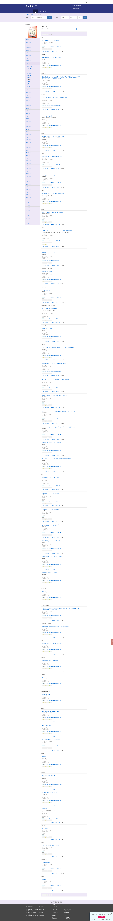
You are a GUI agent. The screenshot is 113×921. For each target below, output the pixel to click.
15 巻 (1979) (28, 186)
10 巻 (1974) (28, 200)
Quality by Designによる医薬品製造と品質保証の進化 (54, 97)
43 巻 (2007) (28, 113)
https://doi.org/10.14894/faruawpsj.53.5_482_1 (53, 700)
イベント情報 (54, 914)
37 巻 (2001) (28, 129)
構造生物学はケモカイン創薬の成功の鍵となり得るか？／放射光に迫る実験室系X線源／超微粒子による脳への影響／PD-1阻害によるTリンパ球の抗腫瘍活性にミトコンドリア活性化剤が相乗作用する (61, 77)
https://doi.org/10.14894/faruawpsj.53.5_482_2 (53, 800)
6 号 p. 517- (29, 77)
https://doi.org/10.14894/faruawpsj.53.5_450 (52, 260)
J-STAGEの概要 (42, 909)
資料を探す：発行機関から (31, 912)
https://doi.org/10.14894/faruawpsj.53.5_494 (52, 632)
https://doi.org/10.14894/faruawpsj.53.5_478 (52, 548)
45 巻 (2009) (28, 108)
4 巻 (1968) (28, 215)
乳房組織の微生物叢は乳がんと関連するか (52, 443)
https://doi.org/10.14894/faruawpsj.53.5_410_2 (53, 745)
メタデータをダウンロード (71, 28)
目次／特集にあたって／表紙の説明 (50, 40)
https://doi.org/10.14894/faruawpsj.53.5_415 (52, 125)
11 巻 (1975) (28, 197)
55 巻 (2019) (28, 58)
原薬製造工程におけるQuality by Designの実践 (53, 136)
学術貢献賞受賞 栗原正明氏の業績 (50, 477)
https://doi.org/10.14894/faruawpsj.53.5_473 (52, 466)
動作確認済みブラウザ (68, 914)
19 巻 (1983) (28, 176)
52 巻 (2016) (28, 89)
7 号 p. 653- (29, 75)
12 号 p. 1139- (29, 66)
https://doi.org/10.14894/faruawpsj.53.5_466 (52, 355)
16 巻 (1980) (28, 184)
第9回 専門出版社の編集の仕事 (49, 308)
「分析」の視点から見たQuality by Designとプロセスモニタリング (57, 230)
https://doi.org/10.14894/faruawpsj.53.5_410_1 (53, 731)
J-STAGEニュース (55, 915)
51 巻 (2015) (28, 92)
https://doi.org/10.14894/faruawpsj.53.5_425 (52, 164)
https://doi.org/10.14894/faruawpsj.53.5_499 (52, 649)
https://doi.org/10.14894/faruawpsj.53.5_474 (52, 485)
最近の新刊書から (46, 829)
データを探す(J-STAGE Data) (31, 915)
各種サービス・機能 (42, 910)
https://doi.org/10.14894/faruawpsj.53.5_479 (52, 564)
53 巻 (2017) (28, 63)
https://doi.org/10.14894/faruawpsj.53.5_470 (52, 418)
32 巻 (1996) (28, 142)
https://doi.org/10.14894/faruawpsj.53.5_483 (52, 615)
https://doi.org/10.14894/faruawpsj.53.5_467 (52, 371)
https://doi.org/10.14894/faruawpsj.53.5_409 (52, 86)
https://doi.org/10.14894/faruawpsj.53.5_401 (52, 65)
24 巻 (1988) (28, 163)
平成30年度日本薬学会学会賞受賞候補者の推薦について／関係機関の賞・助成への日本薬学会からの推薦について (61, 608)
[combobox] (65, 17)
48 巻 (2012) (28, 100)
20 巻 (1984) (28, 173)
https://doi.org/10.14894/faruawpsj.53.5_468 (52, 387)
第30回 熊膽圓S (46, 290)
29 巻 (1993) (28, 150)
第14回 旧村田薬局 (47, 329)
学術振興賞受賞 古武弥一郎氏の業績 (51, 541)
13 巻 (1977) (28, 192)
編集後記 (44, 879)
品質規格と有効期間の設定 (48, 253)
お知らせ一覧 (54, 909)
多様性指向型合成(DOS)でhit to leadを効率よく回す (54, 363)
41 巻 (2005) (28, 118)
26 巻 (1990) (28, 158)
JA (82, 2)
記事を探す (28, 914)
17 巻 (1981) (28, 181)
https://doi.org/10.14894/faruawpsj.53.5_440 (52, 219)
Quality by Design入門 (47, 116)
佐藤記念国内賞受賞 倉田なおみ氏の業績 (52, 557)
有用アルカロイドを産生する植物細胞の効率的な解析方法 (55, 379)
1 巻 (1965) (28, 223)
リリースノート (55, 910)
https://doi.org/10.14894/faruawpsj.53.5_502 (52, 818)
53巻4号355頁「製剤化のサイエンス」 (51, 846)
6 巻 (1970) (28, 210)
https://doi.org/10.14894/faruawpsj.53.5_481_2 (53, 784)
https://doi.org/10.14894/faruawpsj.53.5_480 (52, 580)
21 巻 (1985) (28, 171)
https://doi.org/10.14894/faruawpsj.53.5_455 (52, 279)
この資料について (43, 11)
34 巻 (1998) (28, 137)
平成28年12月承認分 (47, 271)
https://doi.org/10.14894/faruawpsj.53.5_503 (52, 666)
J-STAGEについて (44, 2)
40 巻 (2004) (28, 121)
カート (79, 2)
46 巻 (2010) (28, 105)
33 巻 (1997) (28, 139)
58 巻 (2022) (28, 50)
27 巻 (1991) (28, 155)
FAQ (65, 915)
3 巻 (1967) (28, 218)
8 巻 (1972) (28, 205)
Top (54, 904)
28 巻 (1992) (28, 152)
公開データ (41, 912)
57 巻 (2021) (28, 52)
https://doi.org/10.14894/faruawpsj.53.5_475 (52, 501)
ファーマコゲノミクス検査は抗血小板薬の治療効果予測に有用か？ (58, 458)
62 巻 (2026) (28, 39)
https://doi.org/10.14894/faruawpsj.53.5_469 (52, 403)
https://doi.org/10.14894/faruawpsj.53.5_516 (52, 885)
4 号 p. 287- (29, 81)
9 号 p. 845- (29, 72)
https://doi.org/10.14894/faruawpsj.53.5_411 (52, 105)
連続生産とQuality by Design (49, 175)
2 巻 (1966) (28, 221)
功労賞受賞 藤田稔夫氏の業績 (49, 572)
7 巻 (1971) (28, 207)
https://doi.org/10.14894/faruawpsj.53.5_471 (52, 434)
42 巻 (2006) (28, 116)
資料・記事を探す (35, 2)
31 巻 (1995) (28, 145)
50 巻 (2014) (28, 95)
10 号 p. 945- (29, 70)
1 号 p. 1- (28, 86)
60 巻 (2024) (28, 45)
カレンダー (44, 677)
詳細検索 (50, 20)
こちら (111, 919)
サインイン (75, 2)
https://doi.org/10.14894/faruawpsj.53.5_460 (52, 297)
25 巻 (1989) (28, 160)
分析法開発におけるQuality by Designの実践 (52, 212)
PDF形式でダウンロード (56, 51)
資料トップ (28, 11)
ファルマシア (34, 14)
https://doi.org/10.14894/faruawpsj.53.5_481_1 (53, 764)
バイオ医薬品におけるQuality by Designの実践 (53, 193)
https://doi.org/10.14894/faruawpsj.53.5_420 (52, 145)
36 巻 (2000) (28, 131)
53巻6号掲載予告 (46, 862)
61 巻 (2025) (28, 42)
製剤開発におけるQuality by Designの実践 (52, 156)
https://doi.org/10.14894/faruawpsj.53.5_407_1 (53, 717)
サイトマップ (67, 918)
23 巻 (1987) (28, 165)
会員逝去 (44, 591)
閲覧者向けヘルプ (67, 912)
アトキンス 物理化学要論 (48, 775)
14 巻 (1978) (28, 189)
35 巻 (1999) (28, 134)
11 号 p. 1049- (29, 68)
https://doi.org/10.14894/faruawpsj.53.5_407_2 (53, 851)
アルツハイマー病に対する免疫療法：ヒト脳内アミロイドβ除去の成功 (58, 427)
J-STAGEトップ (28, 14)
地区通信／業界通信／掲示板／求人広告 (51, 643)
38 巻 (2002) (28, 126)
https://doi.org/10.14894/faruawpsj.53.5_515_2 (53, 597)
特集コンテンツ (55, 917)
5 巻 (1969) (28, 213)
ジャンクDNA (45, 808)
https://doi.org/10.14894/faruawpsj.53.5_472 (52, 450)
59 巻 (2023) (28, 47)
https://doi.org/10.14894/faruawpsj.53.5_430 (52, 182)
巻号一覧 (35, 11)
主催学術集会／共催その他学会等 (50, 660)
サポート (59, 2)
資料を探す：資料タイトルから (32, 909)
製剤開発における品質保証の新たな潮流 (51, 57)
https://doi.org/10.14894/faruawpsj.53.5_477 (52, 532)
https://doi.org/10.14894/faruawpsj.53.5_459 (52, 834)
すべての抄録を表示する (82, 28)
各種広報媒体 (54, 918)
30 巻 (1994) (28, 147)
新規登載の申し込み (42, 915)
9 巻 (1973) (28, 202)
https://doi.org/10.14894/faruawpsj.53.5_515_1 (53, 868)
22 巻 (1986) (28, 168)
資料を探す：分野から (30, 910)
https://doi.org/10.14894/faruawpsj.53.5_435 (52, 201)
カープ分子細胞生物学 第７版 (49, 792)
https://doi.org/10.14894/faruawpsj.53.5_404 (52, 683)
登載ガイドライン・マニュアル (70, 910)
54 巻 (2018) (28, 60)
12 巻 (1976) (28, 194)
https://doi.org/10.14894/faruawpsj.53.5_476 (52, 516)
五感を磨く (44, 756)
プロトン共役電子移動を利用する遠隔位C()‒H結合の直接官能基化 (58, 347)
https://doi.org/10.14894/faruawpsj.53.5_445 (52, 240)
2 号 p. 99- (28, 84)
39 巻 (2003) (28, 124)
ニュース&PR (52, 2)
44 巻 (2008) (28, 110)
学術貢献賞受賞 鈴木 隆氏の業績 (50, 509)
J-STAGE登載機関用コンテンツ (70, 909)
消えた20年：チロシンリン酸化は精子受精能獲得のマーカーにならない (59, 411)
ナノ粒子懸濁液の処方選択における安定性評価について (55, 395)
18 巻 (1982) (28, 179)
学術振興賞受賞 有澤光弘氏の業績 (50, 525)
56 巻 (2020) (28, 55)
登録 (102, 917)
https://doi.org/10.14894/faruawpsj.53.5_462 (52, 318)
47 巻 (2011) (28, 103)
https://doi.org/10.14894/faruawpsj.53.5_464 (52, 336)
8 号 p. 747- (29, 73)
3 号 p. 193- (29, 83)
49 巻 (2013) (28, 97)
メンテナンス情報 (55, 912)
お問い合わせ (67, 917)
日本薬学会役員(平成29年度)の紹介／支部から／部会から (55, 626)
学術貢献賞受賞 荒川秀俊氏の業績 (50, 493)
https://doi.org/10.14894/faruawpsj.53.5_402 (52, 46)
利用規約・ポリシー (42, 914)
